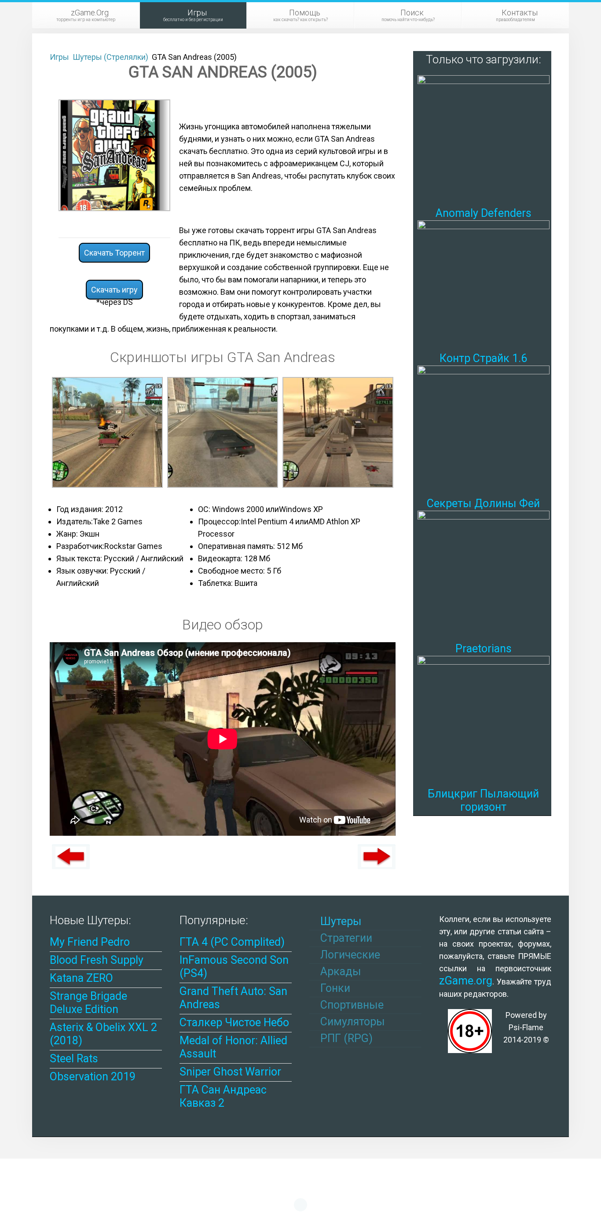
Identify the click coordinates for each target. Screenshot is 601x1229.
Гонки (334, 988)
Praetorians (483, 648)
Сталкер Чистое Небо (234, 1022)
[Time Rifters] (377, 857)
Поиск (408, 15)
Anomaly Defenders (483, 213)
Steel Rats (74, 1058)
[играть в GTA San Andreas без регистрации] (337, 431)
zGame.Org (85, 15)
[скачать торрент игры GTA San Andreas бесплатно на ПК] (107, 431)
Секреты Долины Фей (483, 503)
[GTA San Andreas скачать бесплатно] (114, 154)
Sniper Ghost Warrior (230, 1071)
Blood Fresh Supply (96, 960)
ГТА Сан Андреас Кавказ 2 (223, 1096)
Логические (349, 954)
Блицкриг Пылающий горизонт (483, 800)
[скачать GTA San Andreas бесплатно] (222, 431)
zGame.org (465, 980)
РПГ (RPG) (345, 1038)
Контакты (517, 15)
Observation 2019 (93, 1076)
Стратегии (345, 938)
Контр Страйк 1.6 (483, 358)
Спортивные (351, 1005)
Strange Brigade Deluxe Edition (88, 1003)
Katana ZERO (81, 978)
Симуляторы (351, 1021)
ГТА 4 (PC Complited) (232, 942)
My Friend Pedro (90, 942)
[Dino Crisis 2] (71, 857)
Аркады (339, 971)
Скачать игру (114, 289)
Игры (193, 15)
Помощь (300, 15)
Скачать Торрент (114, 252)
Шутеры (340, 921)
